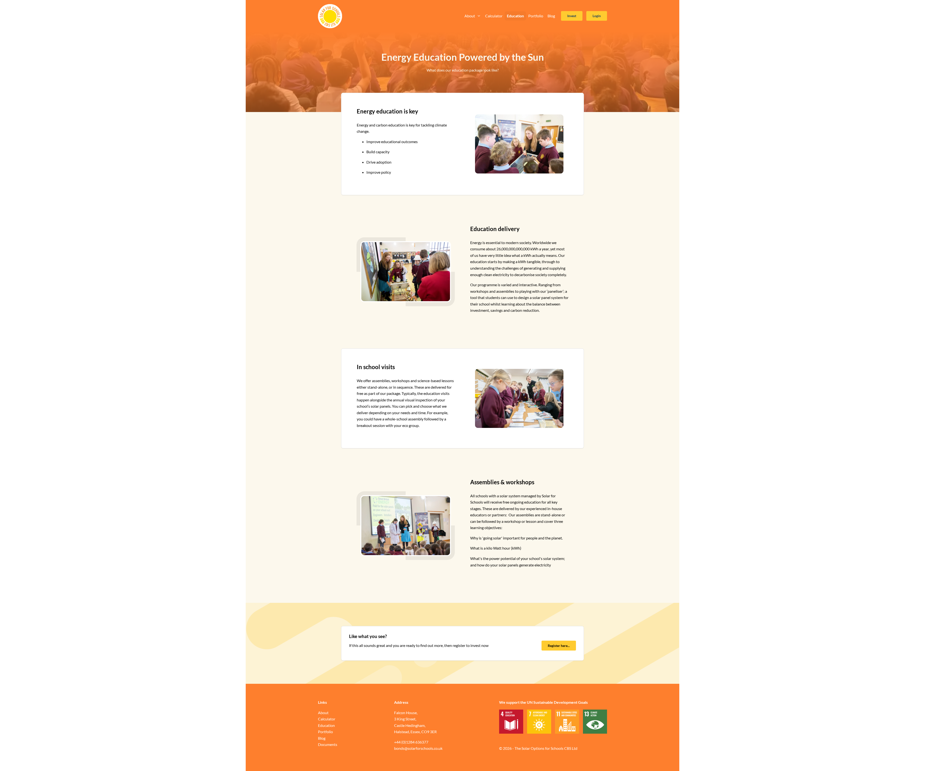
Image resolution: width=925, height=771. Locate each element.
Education (515, 15)
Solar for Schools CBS (330, 16)
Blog (551, 15)
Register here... (559, 646)
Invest (571, 16)
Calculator (493, 15)
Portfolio (535, 15)
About (469, 15)
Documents (327, 744)
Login (597, 16)
